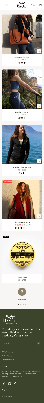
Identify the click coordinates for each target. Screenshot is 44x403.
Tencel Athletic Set (22, 112)
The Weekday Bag (22, 57)
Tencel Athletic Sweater (22, 167)
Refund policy (7, 356)
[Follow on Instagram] (9, 383)
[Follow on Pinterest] (15, 383)
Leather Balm (22, 277)
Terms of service (8, 360)
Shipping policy (7, 352)
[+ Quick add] (39, 51)
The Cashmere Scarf (22, 222)
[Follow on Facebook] (3, 383)
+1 (27, 228)
